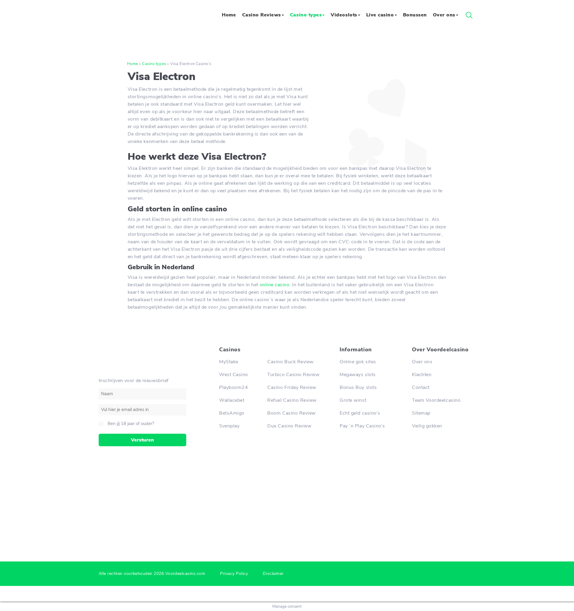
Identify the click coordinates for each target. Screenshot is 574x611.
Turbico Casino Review (293, 374)
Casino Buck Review (290, 361)
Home (229, 15)
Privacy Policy (234, 573)
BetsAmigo (232, 413)
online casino (275, 284)
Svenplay (229, 426)
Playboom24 (233, 387)
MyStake (228, 361)
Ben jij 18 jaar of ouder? (131, 424)
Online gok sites (358, 361)
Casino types (306, 15)
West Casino (233, 374)
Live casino (380, 15)
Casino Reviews (261, 15)
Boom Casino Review (291, 413)
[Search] (469, 15)
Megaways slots (357, 374)
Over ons (444, 15)
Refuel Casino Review (292, 400)
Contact (421, 387)
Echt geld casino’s (360, 413)
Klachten (421, 374)
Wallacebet (231, 400)
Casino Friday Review (291, 387)
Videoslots (344, 15)
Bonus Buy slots (358, 387)
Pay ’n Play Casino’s (362, 426)
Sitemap (421, 413)
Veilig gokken (427, 426)
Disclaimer (273, 573)
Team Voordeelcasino (436, 400)
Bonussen (415, 15)
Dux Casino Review (289, 426)
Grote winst (353, 400)
